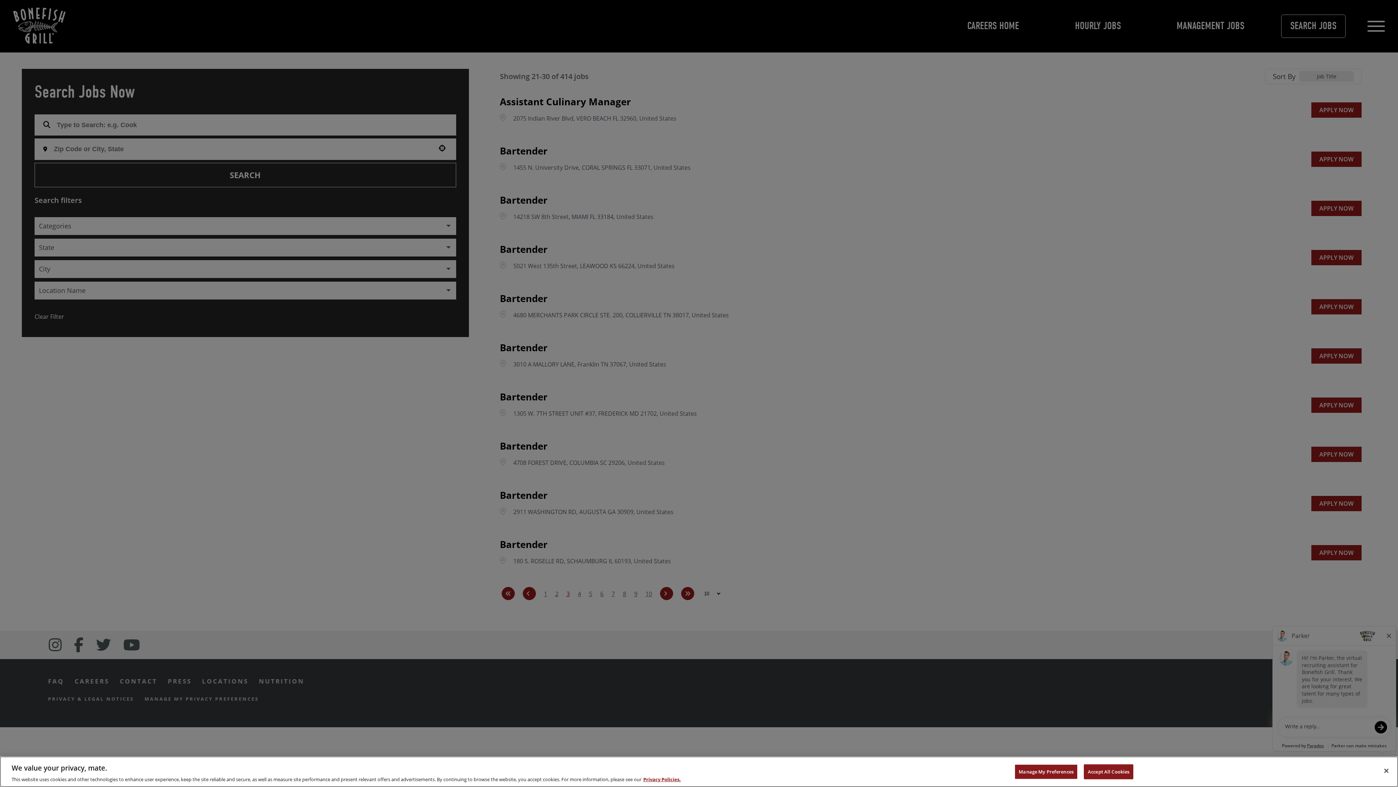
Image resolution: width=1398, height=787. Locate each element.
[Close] (1386, 771)
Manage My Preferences (1046, 771)
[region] (699, 771)
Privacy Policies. (662, 779)
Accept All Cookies (1108, 771)
